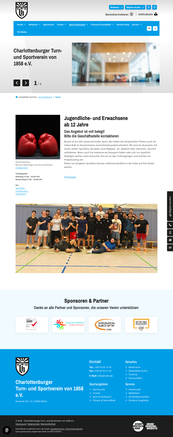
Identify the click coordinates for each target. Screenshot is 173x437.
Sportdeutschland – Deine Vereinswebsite (66, 429)
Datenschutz (34, 424)
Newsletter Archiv (138, 371)
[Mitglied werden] (170, 214)
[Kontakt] (170, 225)
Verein (20, 24)
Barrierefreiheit (48, 424)
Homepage (70, 177)
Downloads (135, 389)
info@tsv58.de (22, 167)
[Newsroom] (170, 240)
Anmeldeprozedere (139, 396)
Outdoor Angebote (139, 400)
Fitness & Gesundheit (101, 24)
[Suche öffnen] (149, 28)
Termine (133, 374)
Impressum (21, 424)
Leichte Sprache (145, 14)
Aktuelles (33, 24)
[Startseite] (22, 10)
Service (135, 24)
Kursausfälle (135, 378)
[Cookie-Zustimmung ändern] (7, 430)
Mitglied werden (133, 7)
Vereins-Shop (123, 24)
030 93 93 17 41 (103, 367)
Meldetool (114, 7)
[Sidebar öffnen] (155, 28)
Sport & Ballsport (77, 24)
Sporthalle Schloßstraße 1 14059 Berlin (22, 191)
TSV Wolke (22, 32)
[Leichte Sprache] (155, 14)
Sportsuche (48, 24)
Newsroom (134, 367)
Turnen (60, 24)
